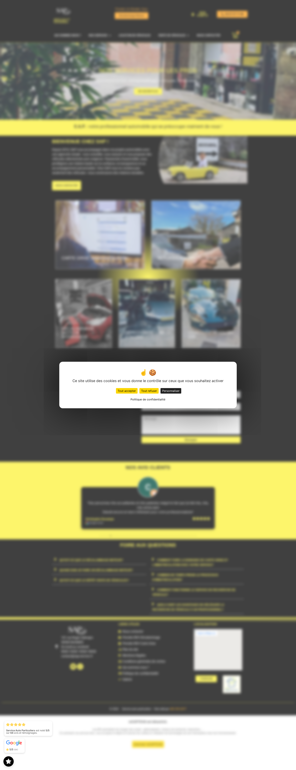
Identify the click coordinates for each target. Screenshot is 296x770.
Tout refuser (149, 391)
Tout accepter (127, 391)
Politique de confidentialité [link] (148, 399)
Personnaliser (171, 391)
